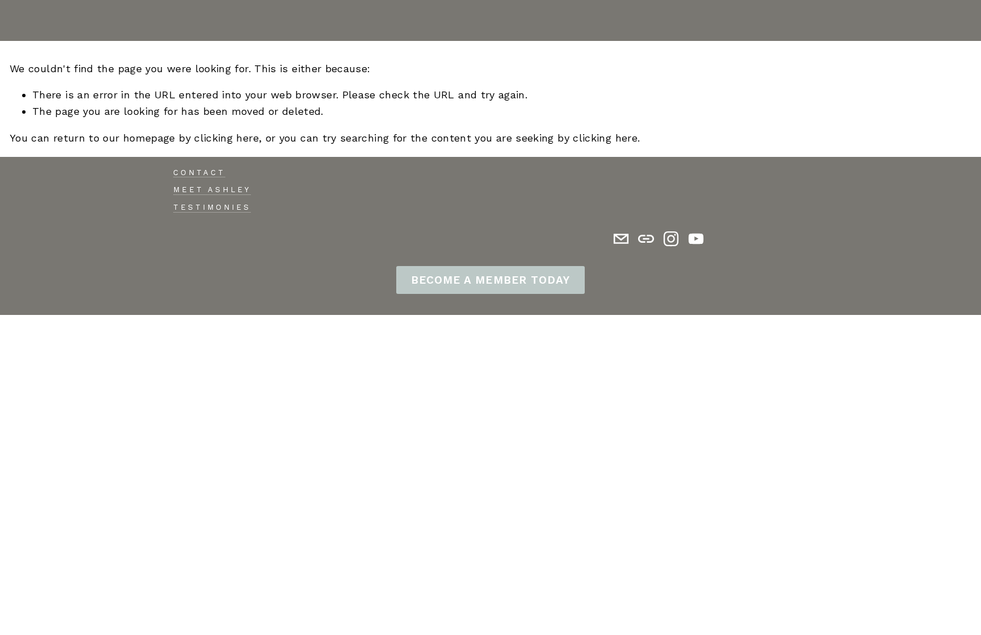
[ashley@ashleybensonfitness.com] (621, 239)
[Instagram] (671, 239)
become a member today (490, 280)
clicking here (226, 138)
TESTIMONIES (212, 207)
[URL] (646, 239)
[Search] (15, 20)
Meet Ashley (212, 189)
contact (199, 172)
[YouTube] (696, 239)
